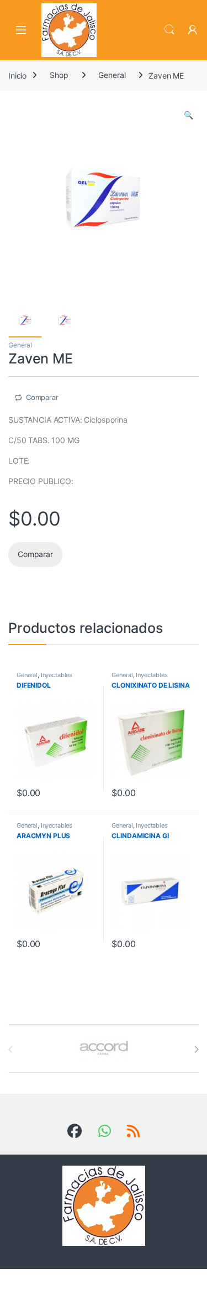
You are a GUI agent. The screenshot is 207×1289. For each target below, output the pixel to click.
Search (169, 30)
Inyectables (56, 675)
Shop (59, 75)
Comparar (42, 397)
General (111, 75)
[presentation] (196, 1049)
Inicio (17, 75)
